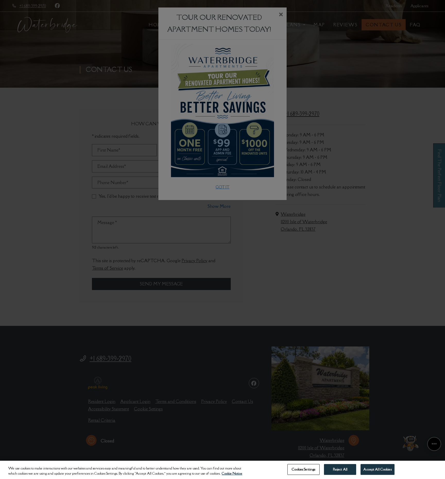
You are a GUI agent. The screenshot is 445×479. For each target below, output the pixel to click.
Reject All (340, 469)
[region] (222, 470)
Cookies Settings (303, 469)
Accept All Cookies (377, 469)
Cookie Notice (232, 473)
